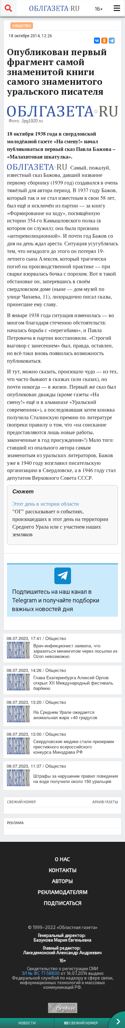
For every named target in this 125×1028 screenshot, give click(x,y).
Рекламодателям (63, 892)
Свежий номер (83, 1023)
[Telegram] (112, 41)
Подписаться (63, 903)
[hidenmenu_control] (116, 8)
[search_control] (8, 8)
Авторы (62, 881)
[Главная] (54, 8)
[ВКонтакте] (97, 41)
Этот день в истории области (45, 503)
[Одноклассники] (104, 41)
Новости (27, 1023)
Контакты (63, 870)
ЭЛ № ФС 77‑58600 (41, 973)
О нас (62, 859)
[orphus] (62, 1008)
